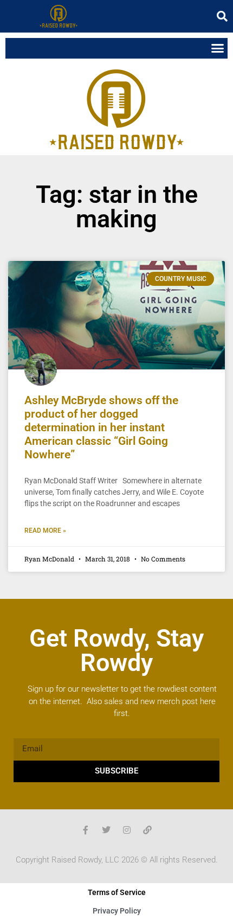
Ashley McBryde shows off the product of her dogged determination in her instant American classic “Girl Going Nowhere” (101, 428)
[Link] (147, 830)
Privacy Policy (117, 910)
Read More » (45, 530)
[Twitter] (106, 830)
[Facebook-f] (85, 830)
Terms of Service (117, 892)
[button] (222, 16)
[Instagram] (126, 830)
